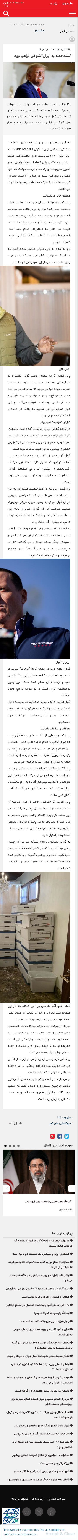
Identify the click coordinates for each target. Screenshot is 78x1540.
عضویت (66, 3)
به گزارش (63, 142)
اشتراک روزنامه (20, 1498)
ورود (52, 3)
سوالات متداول (56, 1498)
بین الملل (64, 31)
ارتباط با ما (38, 1498)
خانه (69, 25)
